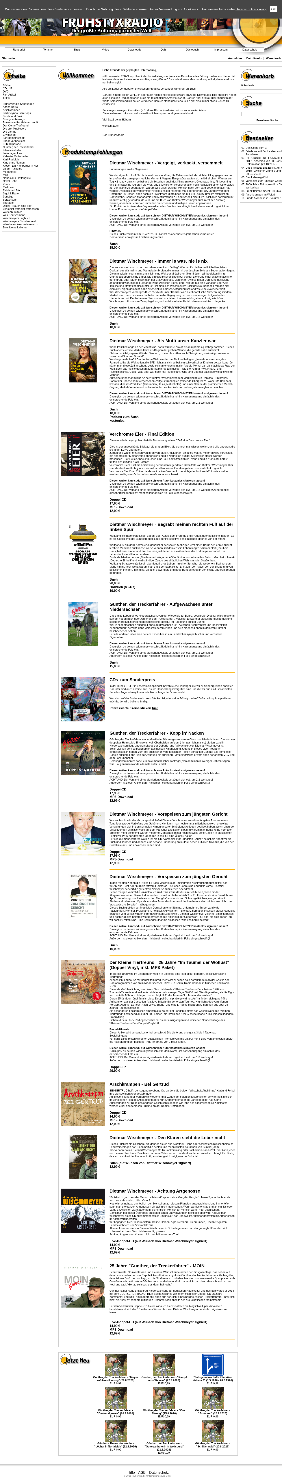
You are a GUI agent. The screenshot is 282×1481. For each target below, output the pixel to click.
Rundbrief (19, 49)
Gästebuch (192, 49)
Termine (48, 49)
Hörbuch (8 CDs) (122, 587)
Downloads (134, 49)
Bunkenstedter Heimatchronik (20, 122)
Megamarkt (9, 171)
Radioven (9, 187)
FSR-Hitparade (12, 144)
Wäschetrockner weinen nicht (20, 224)
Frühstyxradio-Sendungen (18, 103)
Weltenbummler (12, 212)
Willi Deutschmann (14, 215)
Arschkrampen (11, 110)
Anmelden (235, 58)
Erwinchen (9, 134)
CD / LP (7, 88)
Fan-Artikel (9, 94)
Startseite (8, 58)
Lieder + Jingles (12, 168)
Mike (6, 175)
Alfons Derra (10, 107)
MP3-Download (121, 507)
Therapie (8, 202)
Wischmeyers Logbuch (16, 218)
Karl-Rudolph (11, 159)
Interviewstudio (12, 150)
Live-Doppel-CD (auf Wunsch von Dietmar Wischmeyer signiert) (158, 1241)
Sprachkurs (10, 199)
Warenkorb (273, 58)
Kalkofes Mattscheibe (15, 156)
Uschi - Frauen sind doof (17, 205)
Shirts (6, 97)
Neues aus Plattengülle (17, 178)
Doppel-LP (117, 1067)
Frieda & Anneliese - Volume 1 (264, 198)
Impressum (221, 49)
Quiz (163, 49)
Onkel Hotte (10, 181)
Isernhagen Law (12, 153)
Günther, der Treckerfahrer (18, 147)
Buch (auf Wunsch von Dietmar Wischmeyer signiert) (150, 1163)
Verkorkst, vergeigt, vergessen (21, 209)
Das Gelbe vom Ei (256, 147)
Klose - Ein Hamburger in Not (20, 165)
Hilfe (131, 1472)
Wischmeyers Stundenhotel (19, 221)
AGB (142, 1472)
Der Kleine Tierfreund (16, 125)
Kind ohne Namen (14, 162)
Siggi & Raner (11, 193)
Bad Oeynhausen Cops (17, 113)
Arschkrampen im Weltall (260, 194)
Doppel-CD (117, 499)
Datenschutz (249, 49)
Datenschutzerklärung (251, 9)
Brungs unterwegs (14, 119)
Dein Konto (254, 58)
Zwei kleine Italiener (15, 227)
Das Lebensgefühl (257, 177)
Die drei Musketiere (14, 128)
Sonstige (8, 196)
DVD (6, 91)
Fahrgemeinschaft (13, 137)
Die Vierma (9, 131)
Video (105, 49)
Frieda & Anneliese (14, 141)
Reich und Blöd (12, 190)
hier (155, 708)
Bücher (7, 85)
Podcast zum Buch (124, 417)
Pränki (7, 184)
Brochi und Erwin (13, 116)
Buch (113, 244)
